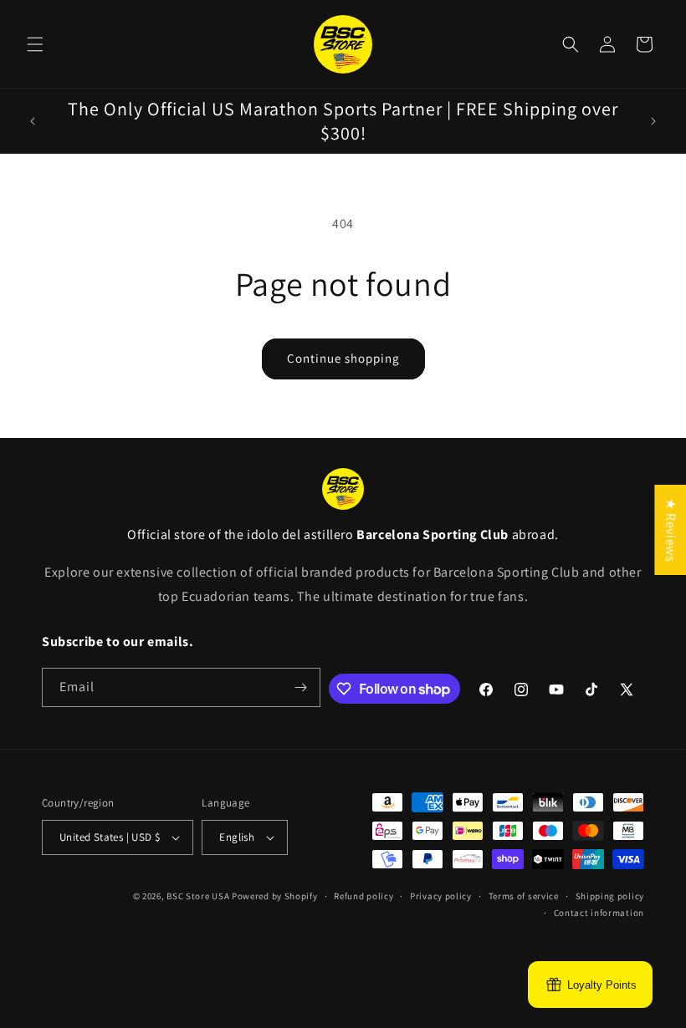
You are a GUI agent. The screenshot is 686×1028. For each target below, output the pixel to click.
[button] (35, 44)
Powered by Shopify (275, 896)
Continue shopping (343, 358)
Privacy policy (441, 896)
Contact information (599, 913)
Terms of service (524, 896)
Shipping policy (610, 896)
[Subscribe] (301, 687)
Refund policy (363, 896)
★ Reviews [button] (670, 530)
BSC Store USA (197, 896)
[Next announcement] (653, 121)
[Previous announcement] (32, 121)
